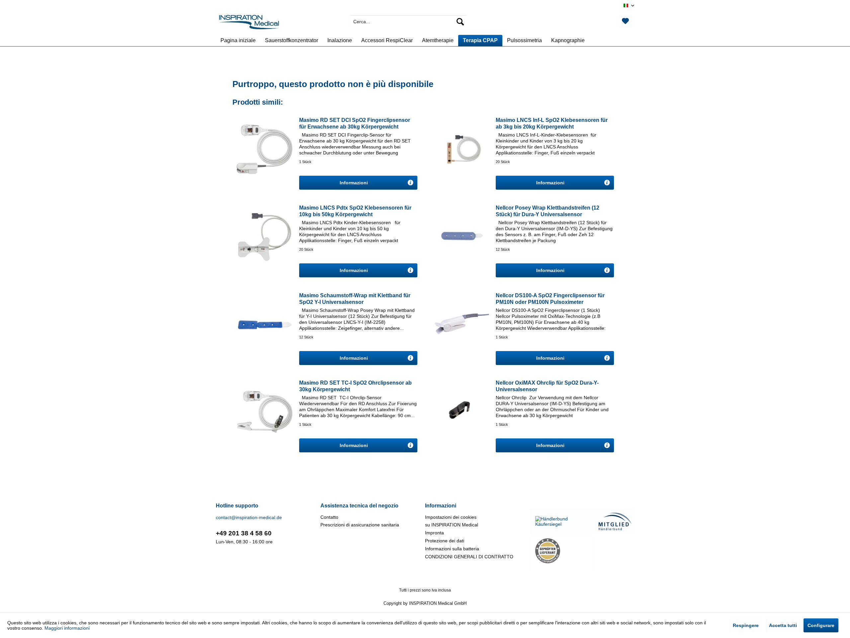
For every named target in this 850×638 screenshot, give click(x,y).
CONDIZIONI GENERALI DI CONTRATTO (469, 556)
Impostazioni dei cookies (450, 517)
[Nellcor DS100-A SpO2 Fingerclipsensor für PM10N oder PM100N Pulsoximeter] (461, 324)
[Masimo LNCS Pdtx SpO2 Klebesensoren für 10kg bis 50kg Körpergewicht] (264, 236)
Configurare (821, 625)
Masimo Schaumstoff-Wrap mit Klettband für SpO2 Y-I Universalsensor (354, 299)
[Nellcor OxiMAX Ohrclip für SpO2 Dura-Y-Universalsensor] (461, 411)
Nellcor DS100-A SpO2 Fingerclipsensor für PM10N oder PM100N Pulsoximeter (550, 299)
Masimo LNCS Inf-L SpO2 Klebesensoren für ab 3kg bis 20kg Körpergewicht (552, 123)
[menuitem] (408, 21)
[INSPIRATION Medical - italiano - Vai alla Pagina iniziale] (249, 23)
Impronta (434, 532)
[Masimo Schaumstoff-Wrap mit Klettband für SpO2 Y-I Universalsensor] (264, 324)
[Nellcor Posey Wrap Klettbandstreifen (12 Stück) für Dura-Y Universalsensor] (461, 236)
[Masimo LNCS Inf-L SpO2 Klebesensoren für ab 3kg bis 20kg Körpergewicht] (461, 149)
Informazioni (354, 182)
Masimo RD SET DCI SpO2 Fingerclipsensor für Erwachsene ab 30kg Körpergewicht (354, 123)
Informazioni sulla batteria (452, 548)
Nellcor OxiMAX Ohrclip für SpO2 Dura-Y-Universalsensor (547, 386)
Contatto (329, 517)
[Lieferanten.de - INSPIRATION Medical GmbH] (561, 550)
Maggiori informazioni (67, 628)
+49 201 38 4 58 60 (244, 533)
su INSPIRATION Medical (451, 524)
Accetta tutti (783, 625)
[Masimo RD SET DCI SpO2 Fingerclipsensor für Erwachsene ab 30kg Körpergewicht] (264, 149)
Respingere (746, 625)
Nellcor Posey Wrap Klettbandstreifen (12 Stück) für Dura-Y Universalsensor (547, 211)
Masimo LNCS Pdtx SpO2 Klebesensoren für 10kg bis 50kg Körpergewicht (355, 211)
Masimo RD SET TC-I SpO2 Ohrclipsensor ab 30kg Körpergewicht (355, 386)
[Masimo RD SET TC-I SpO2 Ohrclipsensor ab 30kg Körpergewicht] (264, 411)
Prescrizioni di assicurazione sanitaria (359, 524)
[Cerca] (460, 21)
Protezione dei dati (444, 540)
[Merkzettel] (625, 21)
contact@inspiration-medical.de (249, 517)
